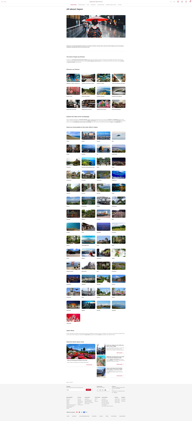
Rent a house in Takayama (105, 403)
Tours (88, 4)
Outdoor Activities (100, 96)
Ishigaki (68, 232)
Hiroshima (114, 271)
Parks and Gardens (86, 96)
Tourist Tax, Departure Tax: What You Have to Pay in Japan (115, 346)
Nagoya (83, 310)
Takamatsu (99, 180)
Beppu (113, 258)
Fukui (83, 232)
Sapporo (98, 297)
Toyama (98, 141)
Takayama (99, 258)
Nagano (83, 258)
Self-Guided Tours (80, 401)
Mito (113, 219)
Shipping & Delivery (69, 407)
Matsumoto (84, 271)
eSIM (95, 400)
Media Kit (67, 403)
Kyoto (113, 193)
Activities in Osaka (117, 402)
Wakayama (114, 206)
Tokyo (113, 167)
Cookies (107, 416)
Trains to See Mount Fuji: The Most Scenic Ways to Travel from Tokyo (114, 369)
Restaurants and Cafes (71, 109)
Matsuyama (84, 206)
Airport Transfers (87, 403)
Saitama (83, 219)
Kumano (98, 193)
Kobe (83, 297)
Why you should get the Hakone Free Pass (77, 360)
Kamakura (68, 297)
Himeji (113, 297)
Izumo (67, 258)
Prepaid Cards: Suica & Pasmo (89, 402)
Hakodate (99, 232)
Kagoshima (114, 180)
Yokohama (68, 284)
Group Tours (79, 400)
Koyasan (83, 193)
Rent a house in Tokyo (105, 400)
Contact (68, 416)
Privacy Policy (94, 416)
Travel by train (123, 401)
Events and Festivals (116, 109)
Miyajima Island (69, 271)
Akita (113, 245)
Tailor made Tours (80, 402)
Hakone (113, 284)
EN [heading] (170, 1)
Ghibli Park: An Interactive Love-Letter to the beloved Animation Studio (115, 357)
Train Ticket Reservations (88, 400)
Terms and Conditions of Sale (84, 416)
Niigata (98, 206)
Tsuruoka (84, 180)
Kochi (98, 245)
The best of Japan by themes (75, 57)
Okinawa (99, 284)
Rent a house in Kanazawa (105, 402)
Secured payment (122, 416)
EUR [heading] (174, 1)
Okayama (68, 167)
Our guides (79, 403)
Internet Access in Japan (111, 4)
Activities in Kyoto (117, 401)
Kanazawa (68, 310)
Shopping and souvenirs (87, 109)
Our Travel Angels (104, 404)
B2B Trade (67, 402)
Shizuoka (114, 310)
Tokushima (68, 323)
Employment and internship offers (71, 404)
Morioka (98, 310)
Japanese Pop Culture (101, 109)
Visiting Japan (73, 4)
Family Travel (69, 96)
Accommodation (100, 4)
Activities (120, 4)
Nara (98, 271)
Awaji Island (114, 154)
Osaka (67, 154)
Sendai (83, 141)
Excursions (93, 4)
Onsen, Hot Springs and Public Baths (119, 83)
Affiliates (67, 401)
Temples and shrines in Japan (88, 83)
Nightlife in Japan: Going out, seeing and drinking (73, 83)
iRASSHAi (67, 408)
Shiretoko (114, 232)
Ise (97, 154)
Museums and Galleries (117, 96)
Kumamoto (68, 180)
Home (67, 382)
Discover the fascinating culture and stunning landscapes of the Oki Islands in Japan (88, 167)
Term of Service (113, 416)
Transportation (81, 4)
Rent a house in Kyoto (105, 401)
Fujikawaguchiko (85, 245)
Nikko (98, 167)
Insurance (101, 416)
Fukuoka (83, 154)
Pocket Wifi (96, 401)
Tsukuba (98, 219)
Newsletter (68, 400)
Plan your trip (123, 400)
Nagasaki (84, 284)
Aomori (68, 245)
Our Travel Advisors (80, 404)
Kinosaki (68, 193)
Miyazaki (68, 219)
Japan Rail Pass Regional (88, 401)
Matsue (68, 206)
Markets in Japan (100, 83)
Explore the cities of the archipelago (77, 116)
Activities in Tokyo (117, 400)
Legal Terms (74, 416)
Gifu (113, 141)
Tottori (67, 141)
